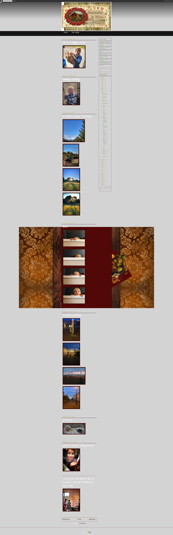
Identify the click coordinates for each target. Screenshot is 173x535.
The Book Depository (105, 63)
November (104, 97)
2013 (102, 167)
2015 (102, 163)
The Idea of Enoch (104, 41)
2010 (102, 173)
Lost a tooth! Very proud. (78, 445)
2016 (102, 161)
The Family (75, 32)
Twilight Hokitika (72, 315)
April (104, 149)
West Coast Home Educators (104, 60)
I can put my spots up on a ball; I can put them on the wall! (78, 482)
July (103, 109)
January (104, 156)
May (103, 147)
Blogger (89, 532)
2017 (102, 159)
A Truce (67, 420)
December (104, 94)
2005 (102, 182)
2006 (102, 180)
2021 (102, 86)
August (104, 106)
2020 (102, 88)
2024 (102, 80)
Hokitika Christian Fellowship (105, 48)
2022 (102, 84)
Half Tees (102, 65)
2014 (102, 165)
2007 (102, 179)
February (104, 153)
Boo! (65, 226)
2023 (102, 82)
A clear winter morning (77, 116)
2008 (102, 177)
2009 (102, 175)
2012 (102, 169)
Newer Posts (66, 519)
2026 (102, 77)
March (104, 151)
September (104, 103)
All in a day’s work (74, 42)
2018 (102, 92)
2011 (102, 171)
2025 (102, 79)
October (104, 100)
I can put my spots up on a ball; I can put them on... (104, 141)
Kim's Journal (103, 54)
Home (66, 32)
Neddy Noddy (71, 79)
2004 (102, 184)
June (103, 111)
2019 (102, 90)
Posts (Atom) (82, 523)
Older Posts (92, 519)
